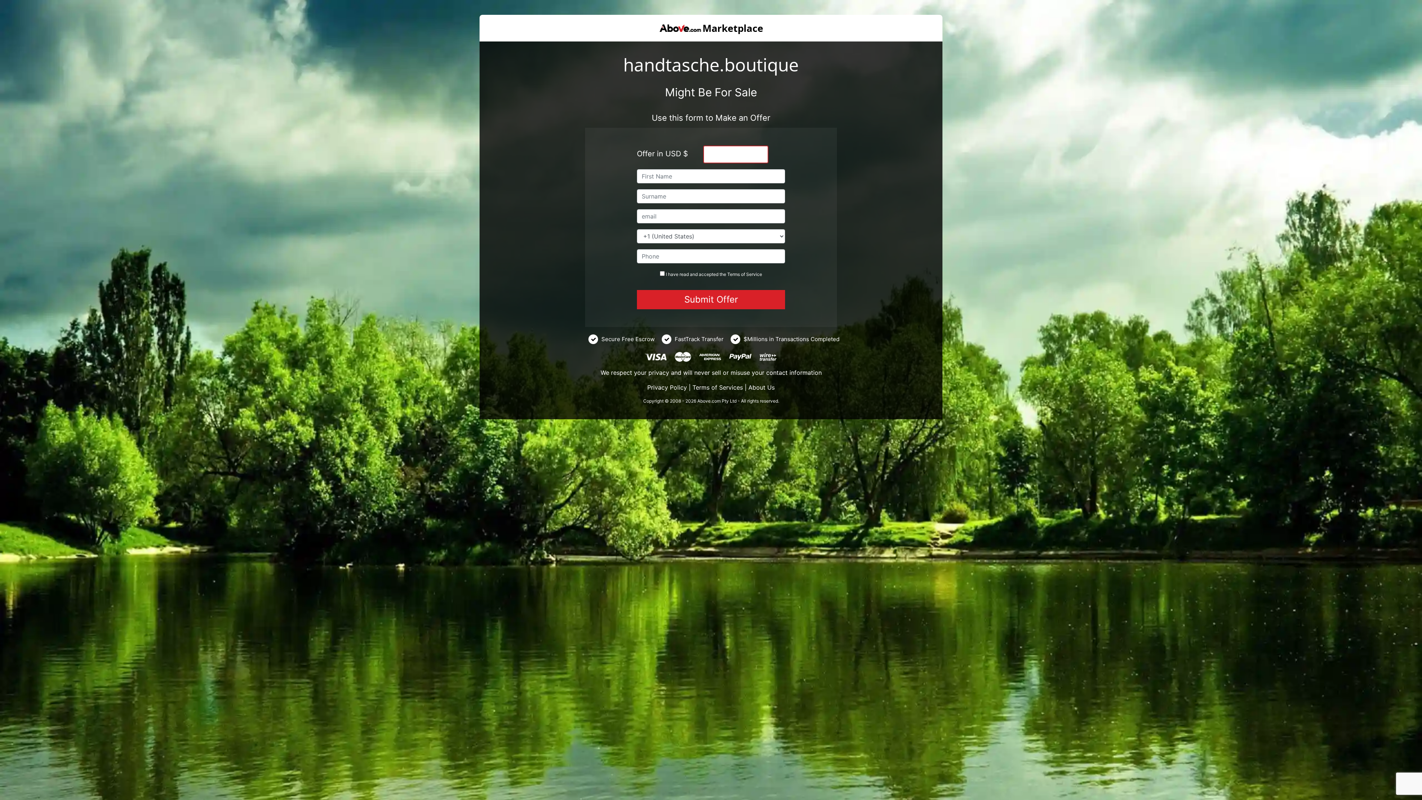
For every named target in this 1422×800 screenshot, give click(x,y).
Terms (733, 274)
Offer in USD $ (662, 153)
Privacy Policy (667, 387)
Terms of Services (717, 387)
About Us (761, 387)
